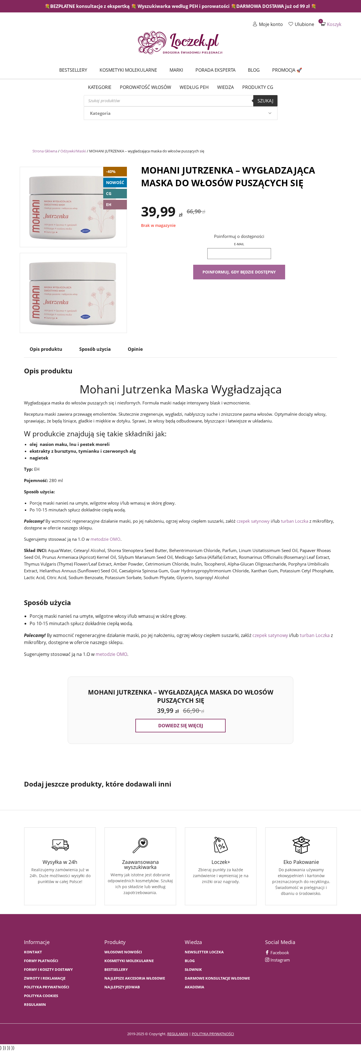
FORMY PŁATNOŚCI (41, 961)
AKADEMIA (194, 987)
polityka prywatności (213, 1033)
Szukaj (265, 101)
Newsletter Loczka (204, 952)
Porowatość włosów (145, 87)
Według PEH (194, 87)
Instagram (279, 960)
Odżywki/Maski (73, 151)
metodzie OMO (105, 539)
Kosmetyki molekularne (128, 70)
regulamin (177, 1033)
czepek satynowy (253, 521)
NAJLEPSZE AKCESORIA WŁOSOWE (134, 978)
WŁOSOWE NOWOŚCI (123, 952)
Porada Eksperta (215, 70)
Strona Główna (44, 151)
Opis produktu (46, 349)
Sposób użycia (95, 349)
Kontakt (33, 952)
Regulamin (35, 1004)
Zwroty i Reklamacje (44, 978)
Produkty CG (257, 87)
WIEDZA (225, 87)
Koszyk (331, 24)
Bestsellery (73, 70)
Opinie (135, 349)
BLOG (190, 961)
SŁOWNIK (193, 969)
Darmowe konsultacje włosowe (217, 978)
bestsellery (116, 969)
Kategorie (99, 87)
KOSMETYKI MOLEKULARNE (129, 961)
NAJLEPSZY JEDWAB (122, 987)
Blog (254, 70)
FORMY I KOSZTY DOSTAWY (48, 969)
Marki (176, 70)
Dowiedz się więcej (180, 725)
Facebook (279, 952)
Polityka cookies (41, 996)
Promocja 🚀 (287, 70)
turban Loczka (294, 521)
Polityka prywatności (46, 987)
